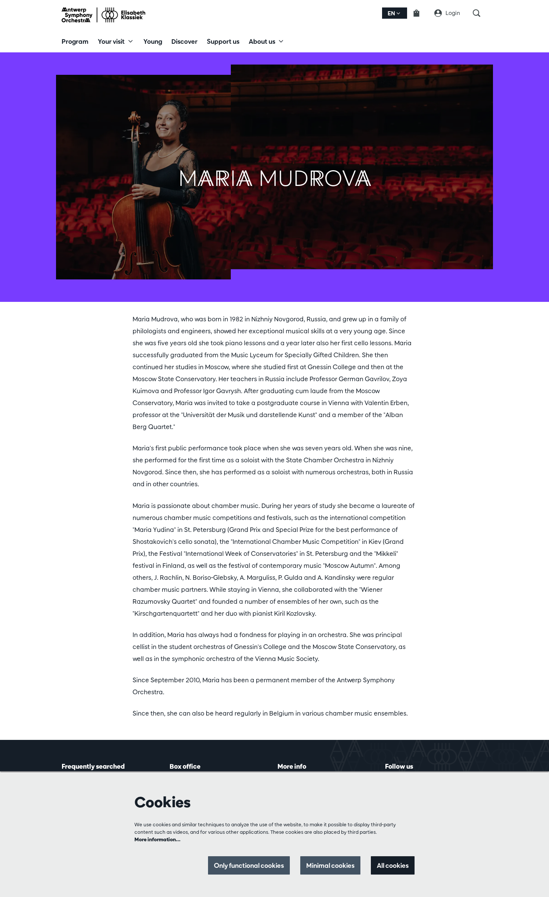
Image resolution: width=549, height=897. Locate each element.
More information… (157, 839)
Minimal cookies (330, 865)
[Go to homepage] (103, 14)
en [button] (392, 13)
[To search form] (480, 13)
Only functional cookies (249, 865)
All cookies (393, 865)
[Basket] (421, 13)
